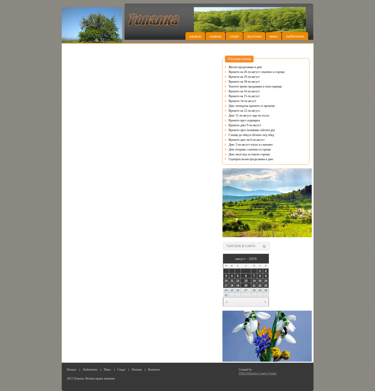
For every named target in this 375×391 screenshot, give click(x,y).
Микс (274, 36)
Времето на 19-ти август (244, 77)
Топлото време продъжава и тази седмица (255, 86)
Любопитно (295, 36)
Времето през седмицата (244, 120)
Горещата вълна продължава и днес (251, 159)
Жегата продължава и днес (245, 67)
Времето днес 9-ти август (245, 125)
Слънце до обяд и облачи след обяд (251, 135)
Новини (215, 36)
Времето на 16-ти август (244, 91)
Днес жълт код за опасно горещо (249, 154)
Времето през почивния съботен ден (252, 130)
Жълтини (254, 36)
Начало (195, 36)
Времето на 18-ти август (244, 81)
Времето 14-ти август (242, 101)
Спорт (234, 36)
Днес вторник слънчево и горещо (250, 149)
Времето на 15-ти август (244, 96)
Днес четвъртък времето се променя (252, 106)
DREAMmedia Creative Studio (258, 373)
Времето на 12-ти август (244, 110)
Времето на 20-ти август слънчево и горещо (257, 72)
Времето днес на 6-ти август (247, 140)
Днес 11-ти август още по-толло (249, 115)
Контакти (154, 369)
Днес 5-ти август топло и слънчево (251, 144)
